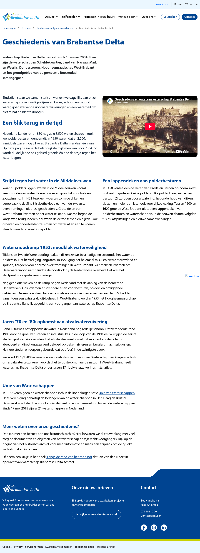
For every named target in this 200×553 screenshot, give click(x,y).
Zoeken (172, 17)
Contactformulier (151, 516)
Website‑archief (106, 547)
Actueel (50, 17)
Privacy (18, 547)
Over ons (147, 17)
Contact (189, 17)
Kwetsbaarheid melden (58, 547)
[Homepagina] (20, 17)
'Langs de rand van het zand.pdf (69, 457)
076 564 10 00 (149, 511)
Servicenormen (34, 547)
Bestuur (178, 4)
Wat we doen (126, 17)
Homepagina (9, 28)
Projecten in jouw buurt (99, 17)
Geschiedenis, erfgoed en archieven (55, 28)
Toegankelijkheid (85, 547)
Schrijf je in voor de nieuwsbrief (96, 514)
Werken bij (191, 4)
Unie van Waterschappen (117, 393)
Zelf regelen (69, 17)
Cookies (7, 547)
